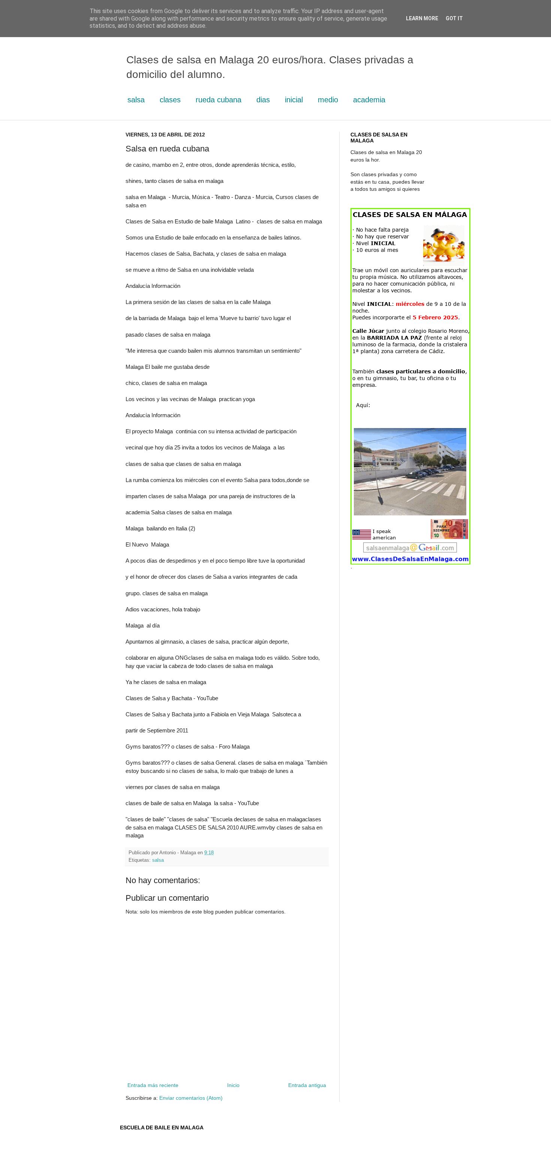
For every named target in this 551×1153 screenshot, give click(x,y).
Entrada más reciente (152, 1085)
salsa (136, 100)
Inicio (233, 1085)
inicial (294, 100)
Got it (454, 18)
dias (263, 100)
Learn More (422, 18)
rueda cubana (218, 100)
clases (170, 100)
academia (369, 100)
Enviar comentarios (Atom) (191, 1098)
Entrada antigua (307, 1085)
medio (328, 100)
